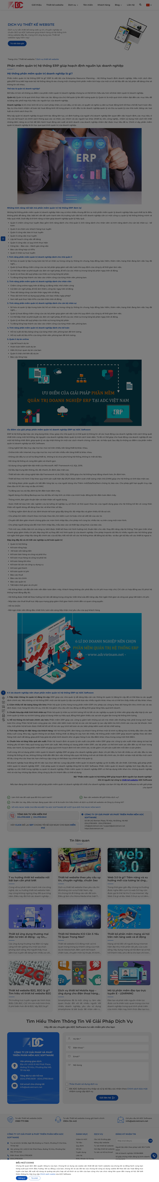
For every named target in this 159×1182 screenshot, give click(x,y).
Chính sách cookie (47, 1174)
